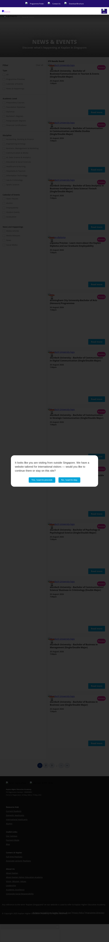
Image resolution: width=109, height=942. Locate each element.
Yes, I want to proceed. (42, 480)
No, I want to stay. (69, 480)
